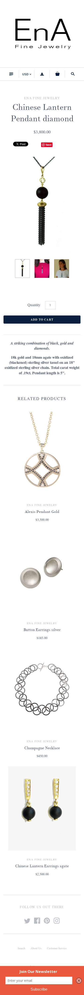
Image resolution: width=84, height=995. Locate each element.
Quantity (34, 304)
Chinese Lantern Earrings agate (42, 866)
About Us (36, 948)
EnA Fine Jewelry (42, 505)
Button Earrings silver (42, 629)
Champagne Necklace (42, 748)
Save (49, 144)
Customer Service (56, 948)
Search (21, 948)
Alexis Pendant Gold (42, 511)
